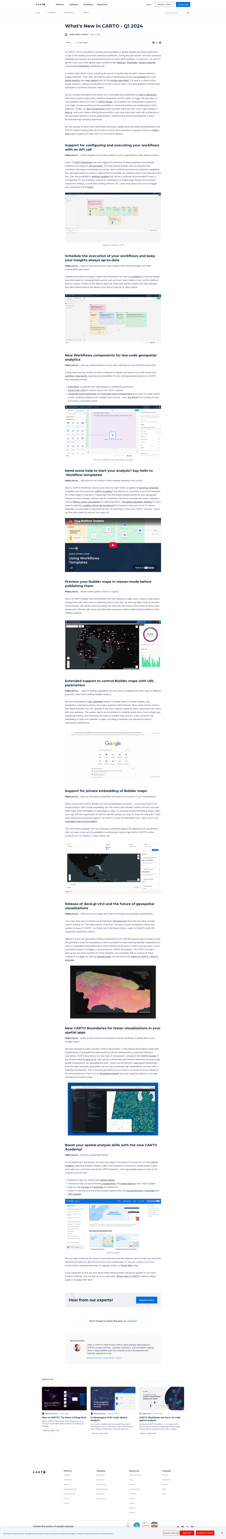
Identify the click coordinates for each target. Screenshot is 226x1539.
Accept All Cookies (205, 1533)
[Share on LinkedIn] (153, 43)
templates (98, 1187)
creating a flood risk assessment (98, 505)
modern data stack (120, 80)
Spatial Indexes (107, 1180)
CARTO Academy (103, 491)
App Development (95, 109)
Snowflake (132, 62)
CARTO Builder (105, 102)
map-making (91, 80)
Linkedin (131, 1321)
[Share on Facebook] (160, 43)
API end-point (95, 166)
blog (82, 956)
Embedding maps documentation (81, 821)
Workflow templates (149, 488)
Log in (148, 4)
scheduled (136, 276)
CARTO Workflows (147, 95)
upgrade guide (104, 956)
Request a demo (164, 4)
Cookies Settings (171, 1533)
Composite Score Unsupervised (116, 394)
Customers (88, 4)
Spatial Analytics (51, 1430)
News (68, 42)
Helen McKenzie (51, 1413)
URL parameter (95, 701)
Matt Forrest (147, 1413)
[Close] (222, 1532)
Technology (51, 12)
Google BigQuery (134, 1190)
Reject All (187, 1533)
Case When (73, 387)
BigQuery (121, 62)
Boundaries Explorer (109, 1073)
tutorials (85, 1187)
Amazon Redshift (147, 62)
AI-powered (140, 77)
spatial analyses (128, 1183)
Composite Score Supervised (82, 394)
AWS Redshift (74, 1194)
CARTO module (148, 1056)
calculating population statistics (136, 502)
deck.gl (68, 112)
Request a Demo (146, 1300)
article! (90, 187)
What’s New (127, 1265)
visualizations (108, 1183)
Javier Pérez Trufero (79, 34)
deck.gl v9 (91, 1059)
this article (132, 397)
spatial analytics (73, 80)
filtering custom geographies (86, 502)
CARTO (85, 12)
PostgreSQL (84, 66)
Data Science (69, 12)
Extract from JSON (77, 390)
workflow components (76, 376)
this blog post (120, 921)
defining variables (100, 176)
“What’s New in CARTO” (128, 1276)
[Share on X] (157, 43)
